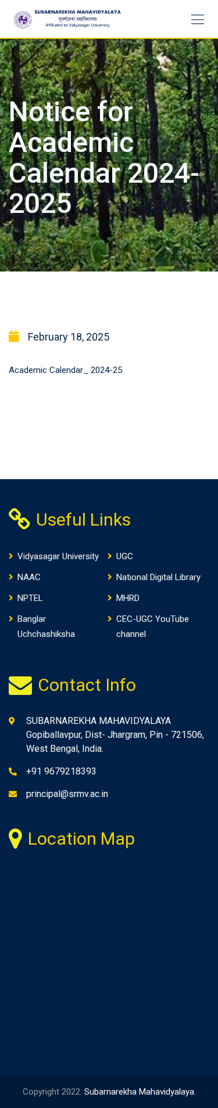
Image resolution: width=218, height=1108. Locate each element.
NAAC (29, 577)
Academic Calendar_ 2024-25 (65, 370)
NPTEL (30, 598)
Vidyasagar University (58, 556)
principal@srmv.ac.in (67, 793)
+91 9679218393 (61, 771)
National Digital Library (158, 577)
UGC (124, 556)
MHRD (128, 598)
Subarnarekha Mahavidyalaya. (140, 1092)
